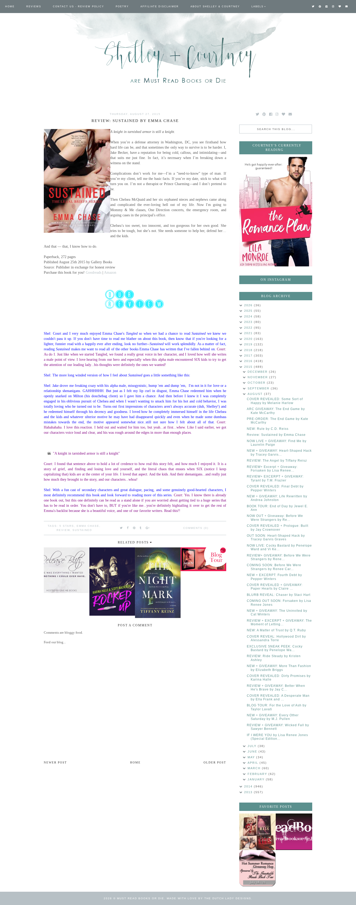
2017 (249, 355)
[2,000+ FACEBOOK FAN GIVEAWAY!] (294, 832)
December (258, 371)
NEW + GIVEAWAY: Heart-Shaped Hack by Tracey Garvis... (279, 452)
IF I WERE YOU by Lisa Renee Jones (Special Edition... (277, 737)
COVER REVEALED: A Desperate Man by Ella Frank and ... (278, 697)
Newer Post (55, 762)
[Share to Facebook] (128, 527)
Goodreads (93, 272)
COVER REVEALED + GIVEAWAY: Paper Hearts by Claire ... (275, 586)
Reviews (33, 6)
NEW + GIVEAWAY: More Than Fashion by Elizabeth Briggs (279, 667)
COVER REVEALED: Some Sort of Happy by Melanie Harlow (275, 401)
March (255, 768)
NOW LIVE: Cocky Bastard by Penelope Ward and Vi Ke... (279, 547)
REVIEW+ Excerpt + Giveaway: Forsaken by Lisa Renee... (272, 468)
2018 (249, 350)
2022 (249, 327)
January (257, 779)
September (259, 388)
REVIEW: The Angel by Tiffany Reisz (277, 460)
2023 (249, 321)
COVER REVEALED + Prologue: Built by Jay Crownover (277, 527)
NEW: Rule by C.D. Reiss (268, 429)
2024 (249, 316)
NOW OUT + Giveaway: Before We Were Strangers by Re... (275, 517)
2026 (249, 305)
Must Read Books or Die (140, 898)
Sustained (82, 530)
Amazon (110, 272)
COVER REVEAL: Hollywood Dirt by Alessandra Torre (276, 638)
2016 (249, 361)
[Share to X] (121, 527)
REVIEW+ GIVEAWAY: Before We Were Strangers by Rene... (279, 557)
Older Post (215, 762)
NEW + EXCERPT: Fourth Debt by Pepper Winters (274, 576)
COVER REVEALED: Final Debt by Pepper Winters (275, 488)
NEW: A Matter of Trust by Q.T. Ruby (276, 630)
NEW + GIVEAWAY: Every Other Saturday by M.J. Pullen (273, 717)
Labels (257, 6)
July (253, 746)
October (257, 382)
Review (63, 530)
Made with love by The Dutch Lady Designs (209, 898)
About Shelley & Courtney (215, 6)
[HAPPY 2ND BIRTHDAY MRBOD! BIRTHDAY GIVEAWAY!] (257, 832)
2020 (249, 338)
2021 (249, 333)
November (258, 377)
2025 (249, 310)
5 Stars (66, 525)
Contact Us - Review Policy (78, 6)
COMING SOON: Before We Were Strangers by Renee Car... (274, 567)
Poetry (122, 6)
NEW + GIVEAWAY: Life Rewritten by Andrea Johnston (277, 498)
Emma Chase (88, 525)
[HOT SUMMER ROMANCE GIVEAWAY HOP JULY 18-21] (257, 868)
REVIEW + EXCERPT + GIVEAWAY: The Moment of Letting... (279, 622)
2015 (249, 366)
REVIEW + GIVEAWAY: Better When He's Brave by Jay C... (276, 687)
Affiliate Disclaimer (159, 6)
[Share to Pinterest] (134, 527)
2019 (249, 344)
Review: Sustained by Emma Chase (276, 435)
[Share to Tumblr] (141, 527)
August (256, 393)
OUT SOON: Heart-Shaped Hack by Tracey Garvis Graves (276, 537)
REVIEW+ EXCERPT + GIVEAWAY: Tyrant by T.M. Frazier (275, 478)
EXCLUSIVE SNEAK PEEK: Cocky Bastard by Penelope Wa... (275, 648)
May (252, 757)
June (253, 751)
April (254, 762)
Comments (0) (195, 528)
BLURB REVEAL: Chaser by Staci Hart (278, 595)
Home (10, 6)
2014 (249, 786)
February (258, 773)
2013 (249, 792)
